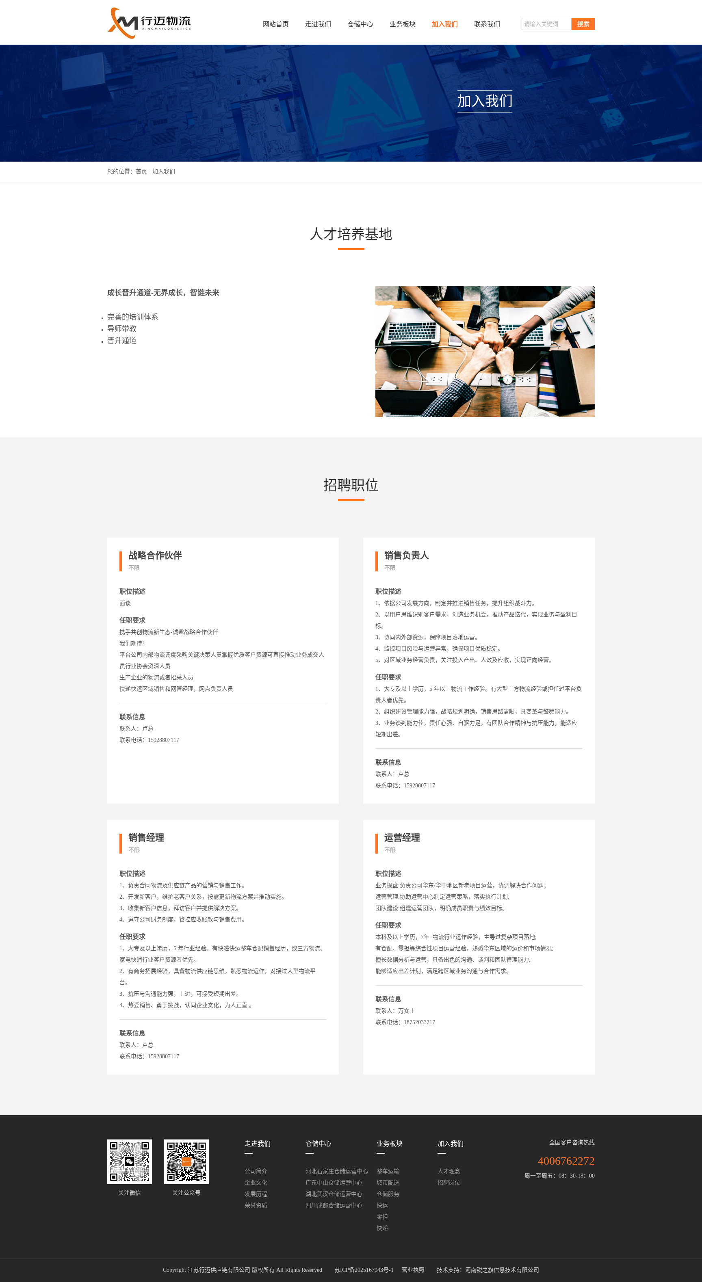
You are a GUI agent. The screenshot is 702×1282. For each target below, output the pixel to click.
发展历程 (256, 1194)
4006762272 (566, 1160)
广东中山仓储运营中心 (334, 1183)
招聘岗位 (449, 1183)
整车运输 (388, 1171)
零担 (382, 1217)
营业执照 (413, 1270)
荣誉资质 (256, 1205)
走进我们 (318, 24)
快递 (382, 1228)
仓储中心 (360, 24)
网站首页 (276, 24)
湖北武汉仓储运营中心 (334, 1194)
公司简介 (256, 1171)
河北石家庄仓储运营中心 (337, 1171)
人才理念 (449, 1171)
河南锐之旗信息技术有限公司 (502, 1270)
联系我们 (487, 24)
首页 (141, 172)
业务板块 (403, 24)
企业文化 (256, 1183)
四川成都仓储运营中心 (334, 1205)
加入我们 (445, 24)
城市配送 (388, 1183)
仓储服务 (388, 1194)
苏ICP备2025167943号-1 (364, 1270)
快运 (382, 1205)
